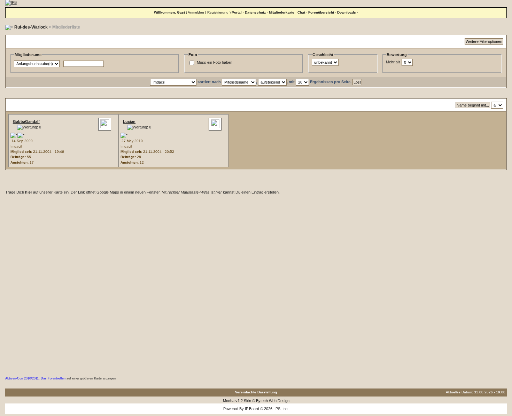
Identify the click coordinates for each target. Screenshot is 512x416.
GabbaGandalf (26, 121)
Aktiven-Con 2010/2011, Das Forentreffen (35, 378)
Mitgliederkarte (281, 12)
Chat (301, 12)
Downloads (346, 12)
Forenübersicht (321, 12)
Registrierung (217, 12)
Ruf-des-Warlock (31, 27)
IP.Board (252, 409)
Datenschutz (255, 12)
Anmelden (196, 12)
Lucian (129, 121)
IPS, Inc (281, 409)
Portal (237, 12)
